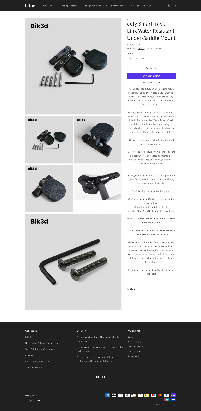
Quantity (130, 53)
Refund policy (134, 356)
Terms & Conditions (136, 346)
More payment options (151, 82)
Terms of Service (135, 351)
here (135, 151)
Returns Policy (134, 342)
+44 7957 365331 (37, 367)
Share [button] (132, 289)
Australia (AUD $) (34, 401)
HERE (145, 234)
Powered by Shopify (169, 405)
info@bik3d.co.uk (40, 361)
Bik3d (160, 405)
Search (131, 337)
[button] (162, 6)
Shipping (141, 48)
